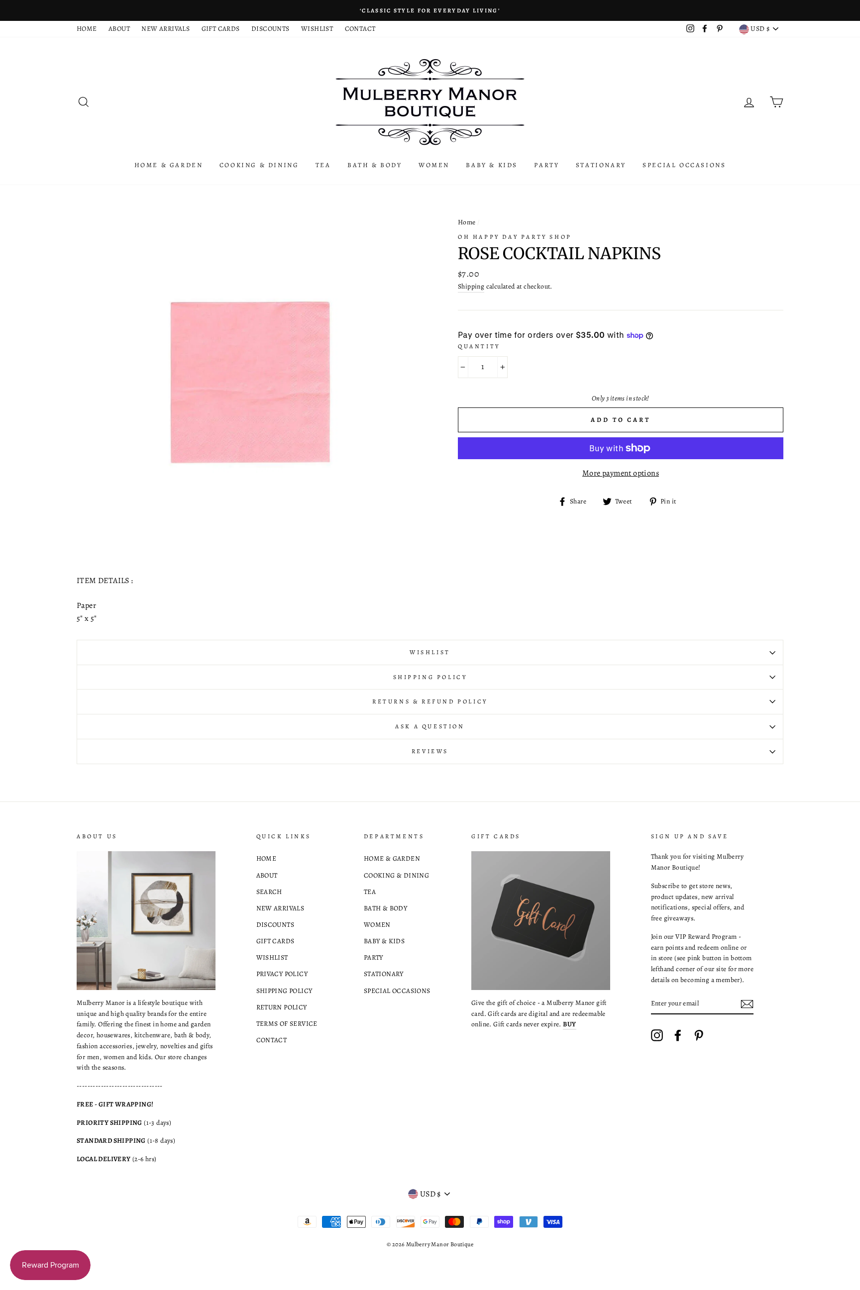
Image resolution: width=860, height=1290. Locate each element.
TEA (323, 165)
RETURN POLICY (281, 1007)
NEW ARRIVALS (165, 28)
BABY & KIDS (492, 165)
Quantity (479, 346)
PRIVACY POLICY (282, 974)
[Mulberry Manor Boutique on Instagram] (657, 1035)
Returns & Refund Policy (430, 701)
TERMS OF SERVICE (287, 1023)
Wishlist (430, 652)
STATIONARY (601, 165)
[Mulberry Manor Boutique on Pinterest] (699, 1035)
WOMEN (434, 165)
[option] (430, 10)
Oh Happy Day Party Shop (515, 237)
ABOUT (119, 28)
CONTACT (360, 28)
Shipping (471, 286)
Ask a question (429, 726)
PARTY (546, 165)
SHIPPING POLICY (284, 990)
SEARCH (269, 891)
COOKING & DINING (259, 165)
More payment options (620, 473)
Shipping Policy (430, 677)
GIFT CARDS (221, 28)
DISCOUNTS (270, 28)
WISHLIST (317, 28)
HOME (87, 28)
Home (467, 222)
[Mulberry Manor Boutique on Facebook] (678, 1035)
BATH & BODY (374, 165)
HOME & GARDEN (168, 165)
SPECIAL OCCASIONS (684, 165)
